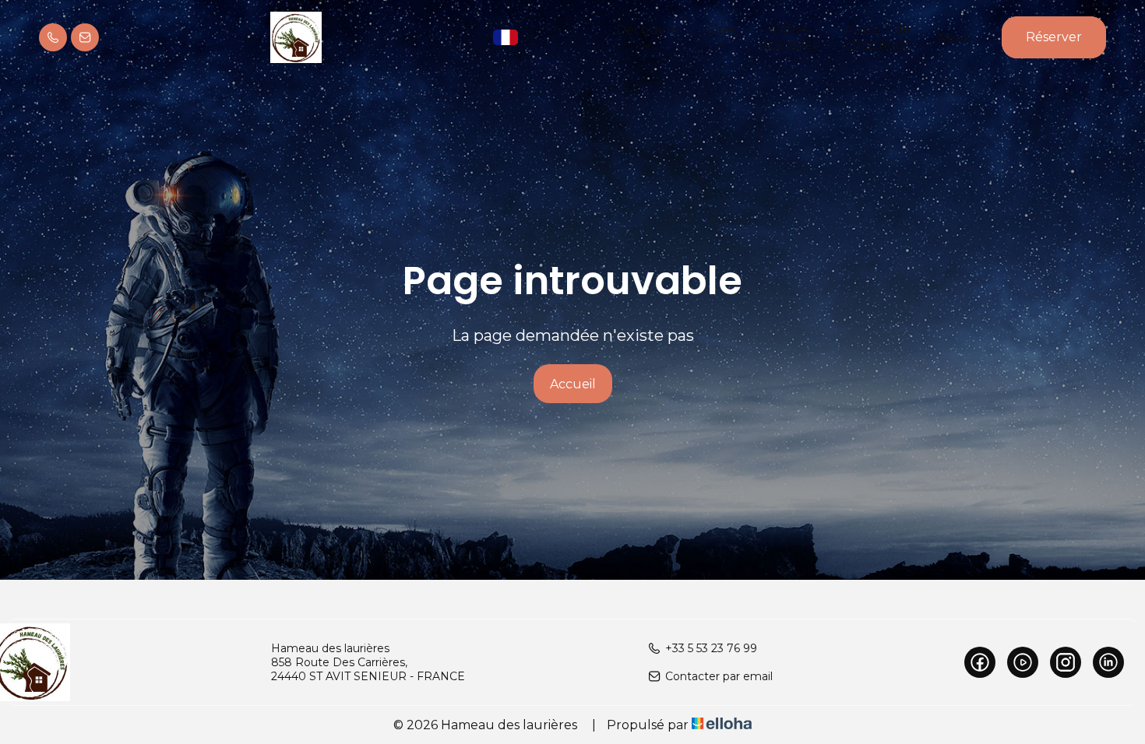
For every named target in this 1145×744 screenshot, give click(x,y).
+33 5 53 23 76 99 (711, 648)
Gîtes (720, 30)
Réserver (1054, 37)
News (954, 37)
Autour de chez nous (878, 37)
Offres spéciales (790, 37)
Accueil (573, 384)
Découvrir (647, 30)
